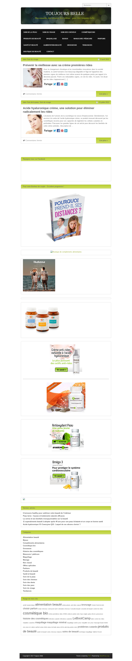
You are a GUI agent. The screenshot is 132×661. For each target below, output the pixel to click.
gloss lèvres (92, 614)
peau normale (52, 627)
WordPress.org (104, 656)
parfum (37, 627)
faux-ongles (84, 614)
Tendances (87, 45)
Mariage (26, 560)
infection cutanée (54, 619)
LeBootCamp (81, 618)
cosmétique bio (35, 613)
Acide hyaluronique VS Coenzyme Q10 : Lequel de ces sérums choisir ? (52, 524)
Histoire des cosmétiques (33, 551)
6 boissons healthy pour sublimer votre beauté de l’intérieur (47, 513)
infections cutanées (66, 619)
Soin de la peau (30, 32)
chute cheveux (42, 609)
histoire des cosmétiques (35, 618)
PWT (89, 656)
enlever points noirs (74, 614)
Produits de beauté (32, 39)
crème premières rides (55, 614)
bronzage (86, 604)
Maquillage (51, 39)
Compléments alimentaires (33, 543)
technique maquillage (85, 632)
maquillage (40, 622)
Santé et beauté (30, 45)
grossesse (99, 614)
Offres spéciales (29, 565)
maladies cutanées (29, 622)
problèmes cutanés (87, 627)
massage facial (98, 622)
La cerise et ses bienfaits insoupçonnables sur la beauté (45, 519)
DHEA (65, 614)
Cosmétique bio (88, 32)
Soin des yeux (28, 585)
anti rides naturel (76, 605)
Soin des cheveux (68, 32)
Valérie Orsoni (97, 632)
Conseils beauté (75, 609)
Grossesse (72, 45)
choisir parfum (30, 608)
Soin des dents (29, 582)
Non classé (27, 563)
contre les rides (98, 609)
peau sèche (60, 627)
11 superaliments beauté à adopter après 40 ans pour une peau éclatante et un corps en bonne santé (63, 522)
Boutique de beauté (32, 51)
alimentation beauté (48, 604)
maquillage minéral (56, 622)
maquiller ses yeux (87, 622)
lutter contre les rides (97, 619)
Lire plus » (103, 94)
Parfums (101, 39)
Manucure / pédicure (83, 39)
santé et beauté (42, 632)
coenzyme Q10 (52, 609)
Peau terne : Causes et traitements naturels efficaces (44, 516)
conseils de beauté (87, 609)
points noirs (73, 627)
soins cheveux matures (54, 632)
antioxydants (66, 605)
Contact (50, 51)
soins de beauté (70, 631)
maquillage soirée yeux (74, 622)
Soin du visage (49, 32)
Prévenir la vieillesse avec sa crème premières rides (57, 65)
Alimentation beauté (52, 45)
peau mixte (43, 627)
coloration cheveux (64, 609)
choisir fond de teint (98, 605)
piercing (67, 627)
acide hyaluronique (29, 605)
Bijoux (65, 39)
